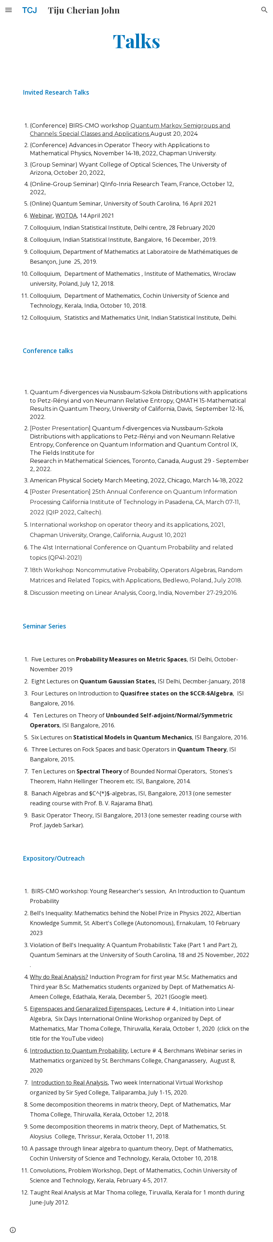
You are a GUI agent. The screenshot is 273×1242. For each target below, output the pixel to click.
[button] (8, 9)
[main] (136, 40)
